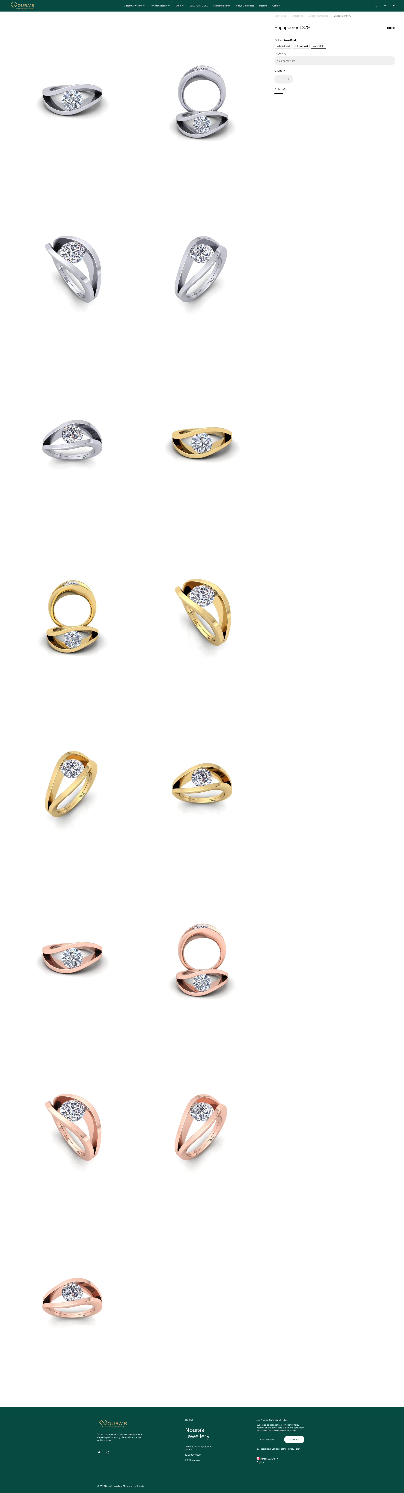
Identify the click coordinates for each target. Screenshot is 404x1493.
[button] (394, 5)
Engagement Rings (318, 15)
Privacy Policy (293, 1448)
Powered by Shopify (134, 1486)
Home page (280, 15)
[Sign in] (385, 5)
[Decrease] (277, 79)
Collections (297, 15)
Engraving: (280, 53)
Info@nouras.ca (192, 1460)
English (260, 1462)
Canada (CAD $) (268, 1458)
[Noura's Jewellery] (22, 6)
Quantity (279, 70)
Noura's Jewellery (113, 1486)
